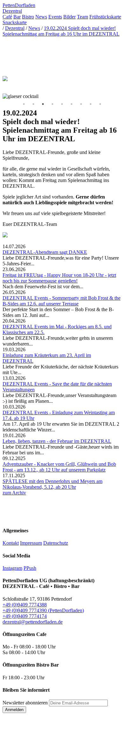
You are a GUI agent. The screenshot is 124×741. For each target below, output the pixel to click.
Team (82, 16)
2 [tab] (33, 104)
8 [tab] (90, 104)
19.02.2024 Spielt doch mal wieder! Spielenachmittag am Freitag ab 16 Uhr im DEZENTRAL (61, 31)
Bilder (69, 16)
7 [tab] (81, 104)
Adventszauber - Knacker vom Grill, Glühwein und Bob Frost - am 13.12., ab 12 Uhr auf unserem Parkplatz (59, 466)
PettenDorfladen (19, 5)
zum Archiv (14, 492)
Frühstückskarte (105, 16)
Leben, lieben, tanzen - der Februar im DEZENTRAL (57, 441)
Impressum (31, 543)
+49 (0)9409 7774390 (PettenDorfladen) (43, 610)
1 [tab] (24, 104)
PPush (30, 568)
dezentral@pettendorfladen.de (33, 622)
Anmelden (14, 709)
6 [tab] (71, 104)
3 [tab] (43, 104)
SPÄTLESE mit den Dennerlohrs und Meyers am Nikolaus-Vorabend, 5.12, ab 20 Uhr (52, 484)
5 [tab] (62, 104)
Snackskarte (15, 22)
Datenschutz (55, 543)
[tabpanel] (62, 96)
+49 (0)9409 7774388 (25, 604)
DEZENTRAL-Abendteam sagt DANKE (45, 252)
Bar (17, 16)
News (41, 16)
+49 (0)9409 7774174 (25, 616)
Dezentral (12, 11)
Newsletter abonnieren (25, 702)
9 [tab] (100, 104)
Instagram (12, 568)
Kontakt (11, 543)
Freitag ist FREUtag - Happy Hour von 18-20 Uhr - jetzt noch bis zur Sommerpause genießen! (59, 277)
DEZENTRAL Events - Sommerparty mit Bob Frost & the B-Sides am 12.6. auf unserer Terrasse (62, 300)
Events (55, 16)
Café (7, 16)
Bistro (28, 16)
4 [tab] (52, 104)
